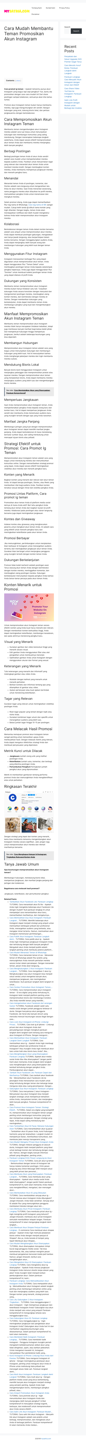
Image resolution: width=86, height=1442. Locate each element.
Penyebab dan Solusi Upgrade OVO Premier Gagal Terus (73, 59)
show (18, 80)
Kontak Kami (50, 8)
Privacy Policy (64, 8)
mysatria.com (46, 1439)
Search (67, 27)
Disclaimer (35, 14)
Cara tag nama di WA (37, 205)
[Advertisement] (29, 59)
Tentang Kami (37, 8)
